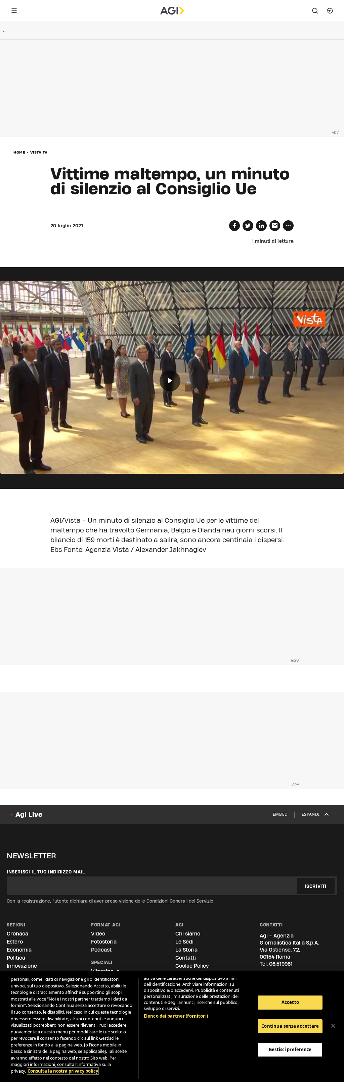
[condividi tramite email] (274, 225)
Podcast (101, 950)
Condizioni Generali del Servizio (179, 901)
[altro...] (288, 225)
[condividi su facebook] (234, 225)
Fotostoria (104, 941)
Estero (15, 941)
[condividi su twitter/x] (248, 225)
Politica (16, 958)
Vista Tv (39, 152)
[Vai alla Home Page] (172, 10)
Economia (19, 950)
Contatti (185, 958)
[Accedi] (330, 10)
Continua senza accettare (290, 1026)
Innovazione (22, 966)
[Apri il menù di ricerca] (315, 10)
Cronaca (17, 933)
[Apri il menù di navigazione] (14, 10)
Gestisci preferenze (290, 1049)
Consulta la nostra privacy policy (63, 1071)
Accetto (290, 1002)
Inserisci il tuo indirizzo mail (46, 872)
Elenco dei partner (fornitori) (176, 1016)
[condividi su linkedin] (261, 225)
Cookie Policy (192, 966)
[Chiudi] (333, 1026)
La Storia (186, 950)
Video (98, 933)
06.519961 (281, 964)
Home (19, 152)
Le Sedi (184, 941)
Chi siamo (187, 933)
